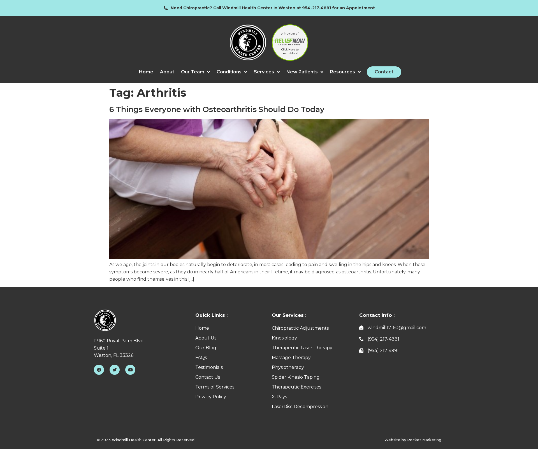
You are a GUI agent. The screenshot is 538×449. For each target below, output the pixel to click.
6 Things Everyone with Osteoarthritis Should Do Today (216, 109)
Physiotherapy (288, 367)
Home (146, 72)
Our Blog (205, 347)
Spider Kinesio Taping (296, 377)
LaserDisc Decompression (300, 406)
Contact (384, 72)
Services (264, 72)
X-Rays (279, 396)
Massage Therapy (291, 357)
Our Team (192, 72)
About (167, 72)
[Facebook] (99, 370)
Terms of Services (214, 387)
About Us (205, 338)
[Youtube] (130, 370)
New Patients (302, 72)
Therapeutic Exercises (296, 387)
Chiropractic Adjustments (300, 328)
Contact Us (207, 377)
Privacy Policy (210, 396)
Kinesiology (284, 338)
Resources (342, 72)
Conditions (229, 72)
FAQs (201, 357)
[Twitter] (115, 370)
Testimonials (209, 367)
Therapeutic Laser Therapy (302, 347)
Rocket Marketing (424, 440)
